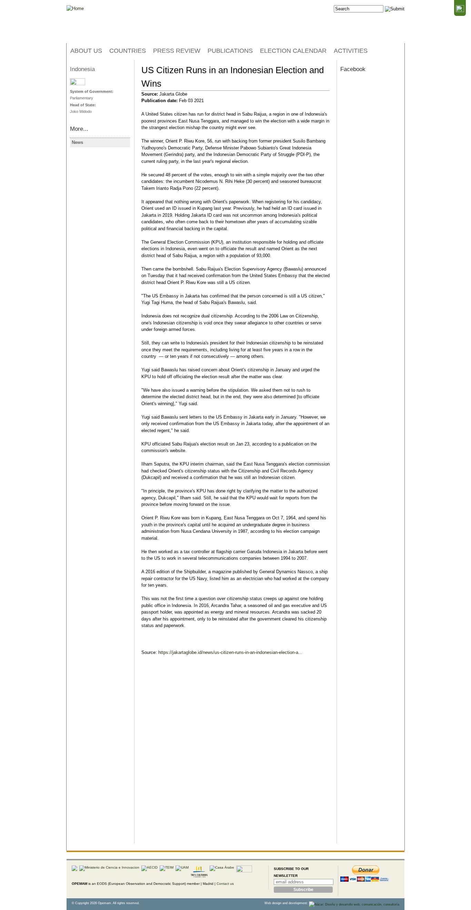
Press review (176, 50)
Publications (230, 50)
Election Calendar (293, 50)
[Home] (75, 8)
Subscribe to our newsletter (291, 872)
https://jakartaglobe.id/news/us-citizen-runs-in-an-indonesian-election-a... (230, 652)
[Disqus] (235, 755)
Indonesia (82, 69)
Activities (351, 50)
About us (86, 50)
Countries (127, 50)
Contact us (225, 883)
